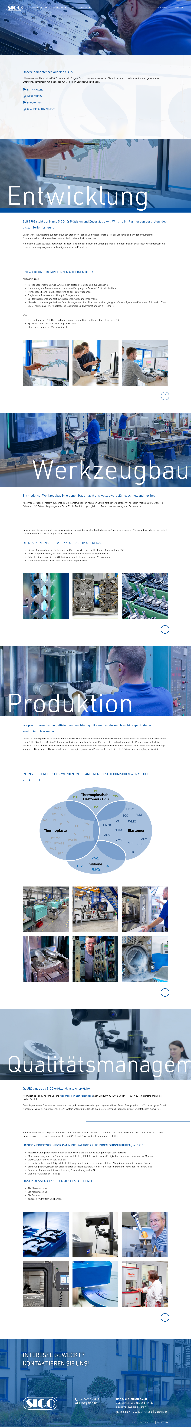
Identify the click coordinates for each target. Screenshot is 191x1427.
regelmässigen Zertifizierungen (76, 1095)
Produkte (57, 7)
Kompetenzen (36, 7)
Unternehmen (79, 7)
